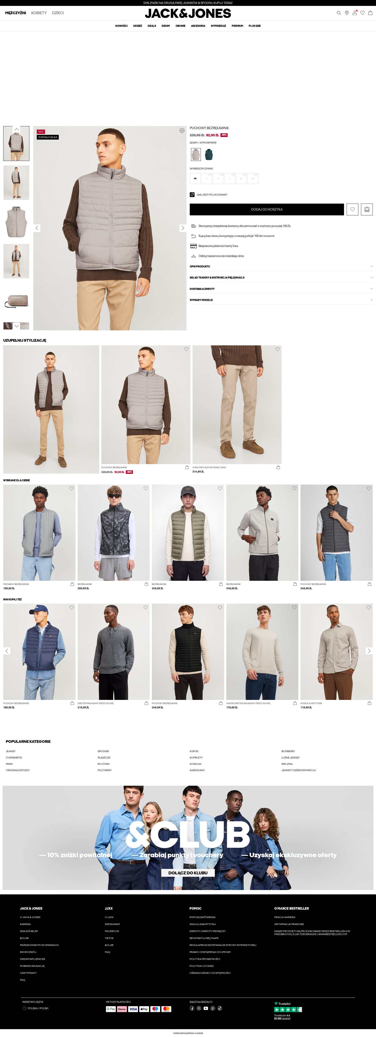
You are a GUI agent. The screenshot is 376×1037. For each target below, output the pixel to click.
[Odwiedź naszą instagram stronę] (199, 1009)
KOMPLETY (196, 757)
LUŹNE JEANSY (291, 757)
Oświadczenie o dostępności (210, 973)
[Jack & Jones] (188, 17)
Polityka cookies (201, 966)
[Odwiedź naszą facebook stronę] (192, 1009)
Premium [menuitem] (237, 25)
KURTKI (194, 751)
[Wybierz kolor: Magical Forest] (209, 154)
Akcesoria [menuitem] (198, 25)
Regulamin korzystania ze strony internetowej (223, 945)
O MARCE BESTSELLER (291, 908)
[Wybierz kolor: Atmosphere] (196, 154)
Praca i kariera (284, 917)
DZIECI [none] (58, 13)
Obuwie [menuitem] (180, 25)
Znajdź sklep (29, 931)
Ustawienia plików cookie (188, 1033)
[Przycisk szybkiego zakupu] (187, 467)
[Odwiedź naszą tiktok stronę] (220, 1009)
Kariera (25, 924)
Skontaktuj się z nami (204, 938)
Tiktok (109, 938)
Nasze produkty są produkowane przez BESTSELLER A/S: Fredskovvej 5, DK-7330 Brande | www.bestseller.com (312, 933)
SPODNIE (103, 751)
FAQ (22, 979)
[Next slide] (369, 650)
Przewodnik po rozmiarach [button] (39, 945)
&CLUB (24, 938)
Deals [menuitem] (152, 25)
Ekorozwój (28, 952)
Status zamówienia (202, 917)
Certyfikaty (28, 973)
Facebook (112, 931)
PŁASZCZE (104, 757)
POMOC (195, 908)
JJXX (109, 908)
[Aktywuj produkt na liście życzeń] (352, 209)
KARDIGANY (197, 770)
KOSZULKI (195, 763)
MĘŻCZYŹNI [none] (15, 13)
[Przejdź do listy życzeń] (362, 14)
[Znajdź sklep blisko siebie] (347, 14)
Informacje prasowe (289, 924)
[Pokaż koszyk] (370, 13)
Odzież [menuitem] (137, 25)
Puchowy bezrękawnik (209, 128)
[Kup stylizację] (182, 130)
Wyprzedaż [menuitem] (218, 25)
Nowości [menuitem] (121, 25)
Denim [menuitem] (166, 25)
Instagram (112, 924)
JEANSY (10, 751)
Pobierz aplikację (32, 966)
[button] (195, 178)
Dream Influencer (32, 959)
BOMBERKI (288, 751)
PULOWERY (105, 770)
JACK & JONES (31, 908)
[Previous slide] (6, 650)
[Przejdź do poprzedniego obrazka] (16, 129)
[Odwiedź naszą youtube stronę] (206, 1009)
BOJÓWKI (104, 763)
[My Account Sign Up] (188, 838)
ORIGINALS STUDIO (18, 770)
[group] (39, 658)
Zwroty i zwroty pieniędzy (208, 931)
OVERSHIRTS (14, 757)
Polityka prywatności (205, 959)
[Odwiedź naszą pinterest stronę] (213, 1009)
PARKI (9, 763)
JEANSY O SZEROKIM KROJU (299, 770)
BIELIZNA (287, 763)
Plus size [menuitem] (255, 25)
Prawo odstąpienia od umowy (210, 952)
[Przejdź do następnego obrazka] (16, 326)
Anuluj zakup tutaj (203, 924)
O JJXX (109, 917)
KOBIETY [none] (39, 13)
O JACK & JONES (30, 917)
